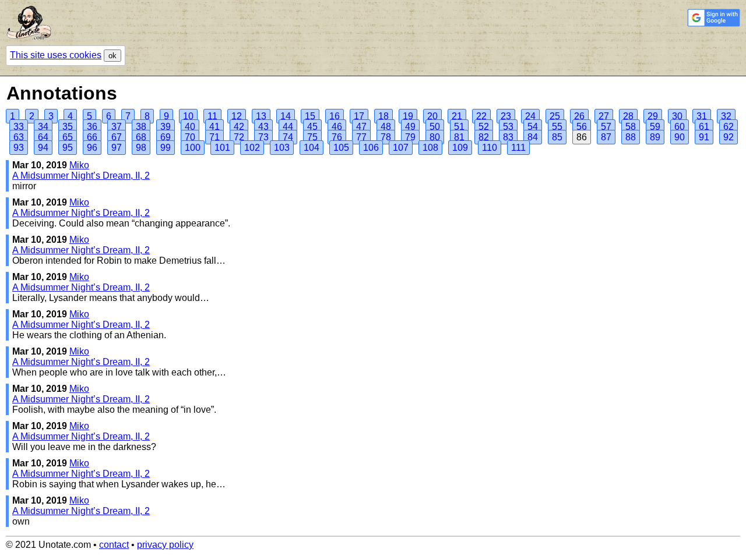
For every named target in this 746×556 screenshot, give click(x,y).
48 (386, 127)
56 (581, 127)
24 (530, 116)
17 (359, 116)
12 (236, 116)
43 (263, 127)
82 (483, 137)
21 (457, 116)
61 (704, 127)
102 (252, 148)
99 (165, 148)
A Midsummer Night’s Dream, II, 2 (81, 175)
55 (557, 127)
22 (481, 116)
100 (192, 148)
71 (214, 137)
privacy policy (165, 545)
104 (311, 148)
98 (141, 148)
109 (460, 148)
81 (459, 137)
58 (630, 127)
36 (92, 127)
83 (508, 137)
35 (67, 127)
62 (728, 127)
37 (116, 127)
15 (310, 116)
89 (655, 137)
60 (679, 127)
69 (165, 137)
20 (432, 116)
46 (337, 127)
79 (410, 137)
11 (212, 116)
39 (165, 127)
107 (401, 148)
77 (361, 137)
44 (288, 127)
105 (341, 148)
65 (67, 137)
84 (532, 137)
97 (116, 148)
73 (263, 137)
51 (459, 127)
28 (628, 116)
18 (383, 116)
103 (282, 148)
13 (261, 116)
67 (116, 137)
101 (222, 148)
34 (43, 127)
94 (43, 148)
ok (112, 55)
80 (435, 137)
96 (92, 148)
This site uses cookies (55, 55)
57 (606, 127)
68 (141, 137)
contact (114, 545)
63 (18, 137)
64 (43, 137)
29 (653, 116)
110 (489, 148)
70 (190, 137)
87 (606, 137)
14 (285, 116)
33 (18, 127)
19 (408, 116)
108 (430, 148)
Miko (79, 165)
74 (288, 137)
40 (190, 127)
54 (532, 127)
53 (508, 127)
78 (386, 137)
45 (312, 127)
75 (312, 137)
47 (361, 127)
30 (677, 116)
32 (726, 116)
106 (371, 148)
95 (67, 148)
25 (555, 116)
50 (435, 127)
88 (630, 137)
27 (604, 116)
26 (579, 116)
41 (214, 127)
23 (506, 116)
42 (239, 127)
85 (557, 137)
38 (141, 127)
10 (188, 116)
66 (92, 137)
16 (334, 116)
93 (18, 148)
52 (483, 127)
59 (655, 127)
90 (679, 137)
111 (518, 148)
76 (337, 137)
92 (728, 137)
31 (701, 116)
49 (410, 127)
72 (239, 137)
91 (704, 137)
